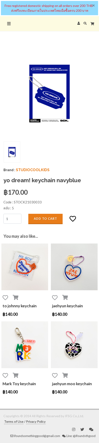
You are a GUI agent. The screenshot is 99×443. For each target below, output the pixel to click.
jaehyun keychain (67, 305)
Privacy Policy (36, 421)
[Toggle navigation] (9, 23)
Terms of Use (13, 421)
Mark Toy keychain (19, 383)
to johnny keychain (20, 305)
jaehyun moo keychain (72, 383)
